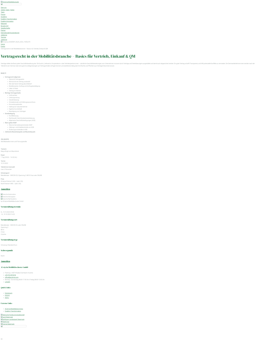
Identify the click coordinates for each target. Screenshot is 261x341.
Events (3, 46)
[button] (130, 339)
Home (3, 44)
